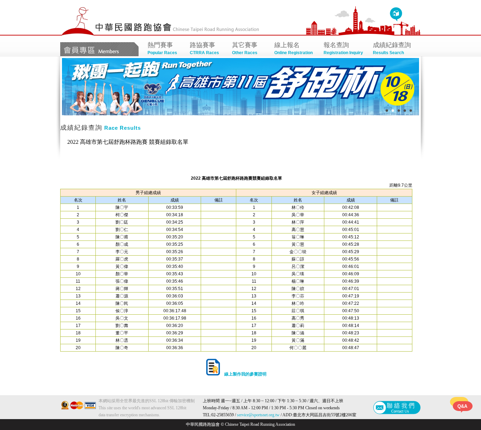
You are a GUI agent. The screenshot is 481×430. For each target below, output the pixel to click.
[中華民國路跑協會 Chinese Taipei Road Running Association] (77, 34)
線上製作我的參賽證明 (243, 374)
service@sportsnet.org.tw (258, 414)
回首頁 (396, 14)
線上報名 (293, 48)
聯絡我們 (397, 407)
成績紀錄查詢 (392, 48)
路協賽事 (204, 48)
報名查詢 (343, 48)
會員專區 (99, 49)
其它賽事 (244, 48)
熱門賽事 (162, 48)
